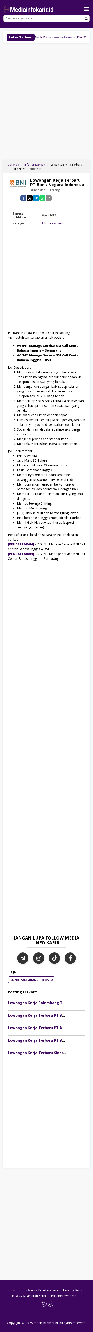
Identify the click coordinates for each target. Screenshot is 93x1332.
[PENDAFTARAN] (21, 544)
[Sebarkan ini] (23, 198)
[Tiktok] (50, 1304)
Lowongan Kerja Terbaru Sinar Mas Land (44, 1052)
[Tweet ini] (30, 198)
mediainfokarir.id (46, 1323)
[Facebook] (70, 958)
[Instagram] (38, 958)
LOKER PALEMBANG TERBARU (31, 980)
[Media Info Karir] (29, 9)
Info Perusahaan (52, 223)
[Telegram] (36, 198)
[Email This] (49, 198)
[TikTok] (54, 958)
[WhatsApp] (42, 198)
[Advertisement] (46, 101)
